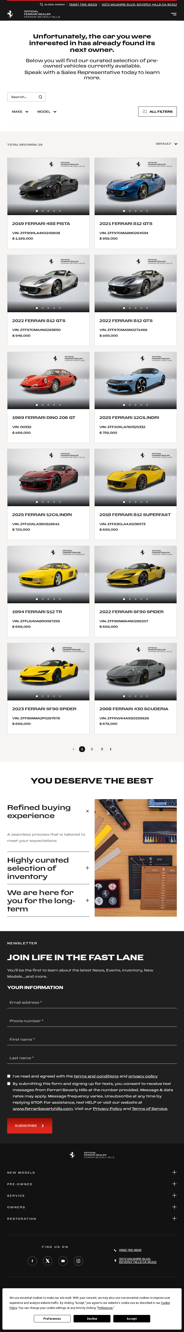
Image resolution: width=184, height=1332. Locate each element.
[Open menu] (174, 14)
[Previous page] (73, 749)
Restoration (21, 1218)
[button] (37, 211)
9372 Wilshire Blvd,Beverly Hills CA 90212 (139, 4)
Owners (16, 1207)
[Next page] (111, 749)
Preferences (52, 1318)
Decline (92, 1318)
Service (16, 1195)
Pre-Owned (20, 1184)
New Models (21, 1172)
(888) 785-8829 (83, 4)
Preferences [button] (105, 1308)
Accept (132, 1318)
